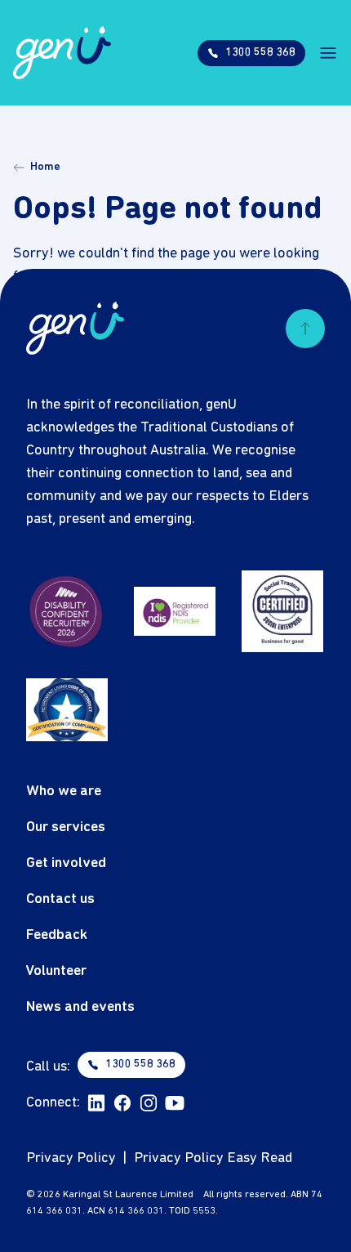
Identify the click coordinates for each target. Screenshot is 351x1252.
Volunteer (56, 971)
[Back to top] (305, 328)
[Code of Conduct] (67, 709)
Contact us (60, 899)
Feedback (56, 935)
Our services (65, 827)
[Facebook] (122, 1103)
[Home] (62, 52)
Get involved (66, 863)
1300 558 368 (140, 1064)
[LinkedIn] (96, 1103)
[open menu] (328, 53)
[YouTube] (174, 1103)
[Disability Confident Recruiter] (67, 611)
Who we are (63, 791)
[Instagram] (148, 1103)
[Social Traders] (282, 611)
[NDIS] (174, 611)
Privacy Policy (71, 1158)
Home (45, 167)
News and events (80, 1007)
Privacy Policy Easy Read (213, 1158)
